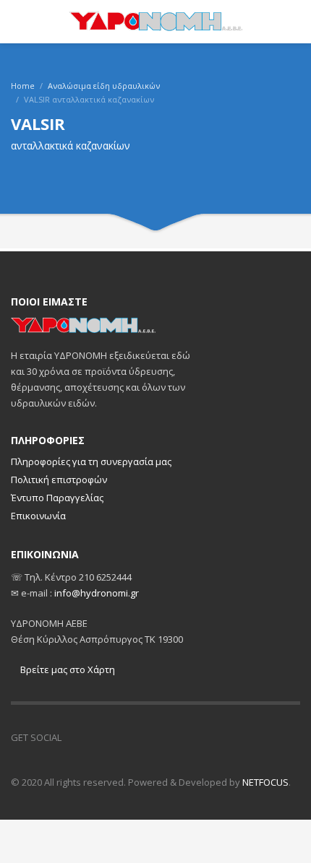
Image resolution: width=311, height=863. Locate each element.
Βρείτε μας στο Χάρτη (66, 669)
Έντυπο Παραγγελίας (57, 497)
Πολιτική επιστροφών (59, 479)
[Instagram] (108, 737)
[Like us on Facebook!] (79, 737)
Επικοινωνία (38, 515)
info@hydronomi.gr (96, 592)
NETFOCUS (265, 782)
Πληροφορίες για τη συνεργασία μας (91, 461)
